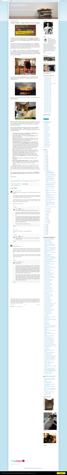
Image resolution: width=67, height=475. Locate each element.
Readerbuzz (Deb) (47, 332)
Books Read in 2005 (47, 87)
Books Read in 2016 (47, 100)
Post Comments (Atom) (19, 306)
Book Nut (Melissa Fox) (48, 272)
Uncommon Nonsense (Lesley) (49, 368)
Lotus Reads (46, 315)
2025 (45, 152)
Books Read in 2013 (47, 97)
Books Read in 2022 (47, 108)
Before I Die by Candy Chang (50, 199)
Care (14, 229)
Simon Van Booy (47, 145)
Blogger (41, 468)
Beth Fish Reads (47, 262)
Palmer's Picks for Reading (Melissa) (50, 325)
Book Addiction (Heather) (48, 270)
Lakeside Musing (47, 308)
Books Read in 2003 (47, 84)
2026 (45, 151)
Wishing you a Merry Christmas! (50, 174)
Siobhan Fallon (46, 147)
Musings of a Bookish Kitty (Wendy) (50, 319)
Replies (15, 207)
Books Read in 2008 (47, 90)
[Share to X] (25, 184)
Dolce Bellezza (46, 293)
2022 (45, 156)
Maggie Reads (46, 318)
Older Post (38, 304)
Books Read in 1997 (47, 77)
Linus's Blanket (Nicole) (48, 313)
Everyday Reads (47, 297)
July (46, 214)
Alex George (46, 123)
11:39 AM (22, 236)
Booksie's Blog (46, 282)
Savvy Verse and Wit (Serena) (49, 340)
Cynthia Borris (46, 128)
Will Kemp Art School (47, 394)
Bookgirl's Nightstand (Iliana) (49, 273)
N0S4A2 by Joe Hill (48, 200)
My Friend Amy (46, 320)
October (46, 210)
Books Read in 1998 (47, 78)
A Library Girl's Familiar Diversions (50, 247)
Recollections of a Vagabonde (49, 335)
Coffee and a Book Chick (48, 288)
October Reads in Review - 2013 (50, 206)
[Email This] (23, 184)
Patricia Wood (46, 143)
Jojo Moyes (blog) (47, 134)
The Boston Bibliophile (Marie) (49, 352)
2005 (45, 234)
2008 (45, 230)
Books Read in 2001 (47, 82)
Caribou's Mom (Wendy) (48, 284)
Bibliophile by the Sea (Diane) (49, 263)
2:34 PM (19, 190)
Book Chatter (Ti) (47, 271)
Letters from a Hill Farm (48, 310)
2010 (45, 227)
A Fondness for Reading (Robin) (49, 244)
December (47, 170)
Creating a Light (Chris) (48, 381)
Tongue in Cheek (47, 364)
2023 (45, 155)
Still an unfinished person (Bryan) (49, 344)
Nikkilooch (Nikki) (47, 323)
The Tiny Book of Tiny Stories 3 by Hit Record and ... (50, 197)
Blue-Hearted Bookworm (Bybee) (49, 267)
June (46, 215)
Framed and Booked (47, 299)
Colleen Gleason (47, 127)
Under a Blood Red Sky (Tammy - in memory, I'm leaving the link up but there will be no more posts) (50, 370)
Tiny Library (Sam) (47, 363)
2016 (45, 165)
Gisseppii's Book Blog (48, 300)
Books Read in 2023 (47, 109)
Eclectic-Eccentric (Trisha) (48, 294)
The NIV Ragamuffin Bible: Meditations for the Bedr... (50, 172)
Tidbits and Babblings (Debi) (49, 362)
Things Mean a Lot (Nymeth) (49, 359)
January (46, 222)
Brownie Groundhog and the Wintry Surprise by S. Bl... (50, 178)
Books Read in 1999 (47, 79)
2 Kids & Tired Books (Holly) (49, 239)
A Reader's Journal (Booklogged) (49, 248)
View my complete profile (47, 53)
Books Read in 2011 (47, 94)
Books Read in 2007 (47, 89)
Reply (14, 232)
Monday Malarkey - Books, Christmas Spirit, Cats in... (50, 184)
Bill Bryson (46, 124)
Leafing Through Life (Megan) (49, 309)
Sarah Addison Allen (47, 144)
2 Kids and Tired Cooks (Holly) (49, 378)
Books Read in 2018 (47, 103)
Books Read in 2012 (47, 95)
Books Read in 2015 (47, 99)
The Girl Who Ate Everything (49, 391)
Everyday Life (16, 134)
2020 (45, 159)
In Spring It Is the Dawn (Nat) (49, 304)
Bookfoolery (18, 5)
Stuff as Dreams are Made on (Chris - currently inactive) (50, 346)
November (47, 208)
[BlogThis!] (24, 184)
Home (26, 304)
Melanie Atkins (46, 140)
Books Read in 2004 (47, 85)
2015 (45, 166)
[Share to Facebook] (26, 184)
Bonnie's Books (46, 268)
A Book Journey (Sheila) (48, 241)
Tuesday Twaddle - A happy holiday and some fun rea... (50, 203)
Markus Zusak (46, 139)
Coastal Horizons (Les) (48, 287)
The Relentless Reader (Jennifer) (49, 358)
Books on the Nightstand (48, 279)
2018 (45, 162)
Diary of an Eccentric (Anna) (49, 290)
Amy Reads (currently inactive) (49, 256)
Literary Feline (15, 190)
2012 (45, 224)
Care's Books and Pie (48, 283)
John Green (46, 132)
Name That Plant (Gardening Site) (50, 388)
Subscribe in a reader (47, 115)
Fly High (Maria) (47, 298)
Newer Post (13, 304)
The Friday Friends (47, 353)
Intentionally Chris (47, 382)
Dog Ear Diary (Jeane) (48, 292)
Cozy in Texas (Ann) (47, 289)
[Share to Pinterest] (27, 184)
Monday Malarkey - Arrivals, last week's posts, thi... (50, 195)
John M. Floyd (46, 133)
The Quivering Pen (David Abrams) (50, 356)
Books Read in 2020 (47, 105)
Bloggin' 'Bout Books (47, 266)
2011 (45, 226)
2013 (45, 169)
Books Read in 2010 (47, 93)
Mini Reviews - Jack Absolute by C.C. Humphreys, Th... (50, 176)
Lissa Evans (46, 137)
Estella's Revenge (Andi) (48, 295)
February (47, 221)
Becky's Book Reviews (48, 260)
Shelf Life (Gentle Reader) (48, 343)
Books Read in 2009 (47, 92)
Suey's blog (46, 347)
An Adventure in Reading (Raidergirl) (50, 257)
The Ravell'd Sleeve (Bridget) (49, 357)
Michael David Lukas (47, 142)
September (47, 211)
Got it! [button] (61, 473)
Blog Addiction (46, 265)
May (46, 217)
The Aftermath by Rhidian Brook (50, 182)
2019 (45, 161)
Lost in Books (46, 314)
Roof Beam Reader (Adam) (48, 339)
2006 (45, 233)
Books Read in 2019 (47, 104)
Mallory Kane (46, 138)
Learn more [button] (34, 473)
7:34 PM (16, 229)
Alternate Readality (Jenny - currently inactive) (49, 255)
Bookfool (17, 236)
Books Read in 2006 (47, 88)
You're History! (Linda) (48, 373)
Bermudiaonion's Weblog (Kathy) (49, 261)
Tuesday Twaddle (16, 185)
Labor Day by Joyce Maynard (50, 186)
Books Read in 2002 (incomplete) (49, 83)
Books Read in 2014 (47, 98)
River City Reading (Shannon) (49, 338)
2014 (45, 168)
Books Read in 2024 (47, 110)
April (46, 218)
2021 (45, 158)
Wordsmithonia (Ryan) (48, 372)
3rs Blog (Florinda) (47, 240)
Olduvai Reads (46, 324)
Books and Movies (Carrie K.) (49, 276)
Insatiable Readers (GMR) (48, 305)
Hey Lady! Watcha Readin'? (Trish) (50, 303)
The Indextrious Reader (48, 354)
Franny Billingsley (47, 129)
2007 (45, 231)
